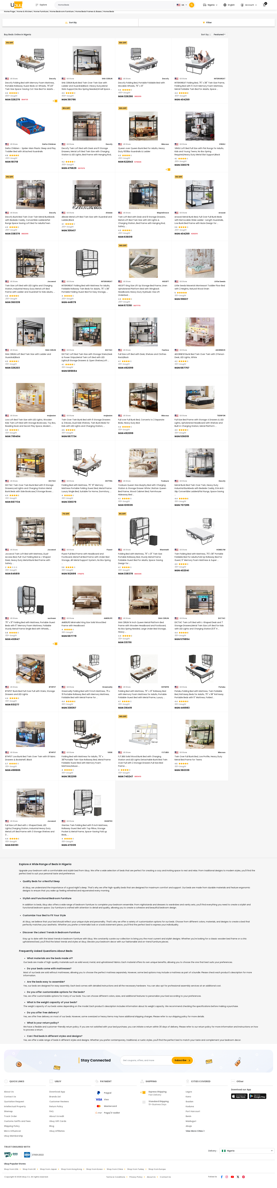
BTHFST (52, 687)
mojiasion (51, 415)
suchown (52, 618)
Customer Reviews (59, 1101)
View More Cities (194, 1131)
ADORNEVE (220, 350)
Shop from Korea (94, 1169)
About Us (9, 1091)
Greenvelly (107, 687)
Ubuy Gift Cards (57, 1121)
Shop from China (115, 1169)
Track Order (10, 1116)
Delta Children (49, 144)
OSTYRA (108, 481)
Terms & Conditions (115, 1177)
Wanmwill (164, 550)
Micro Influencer (12, 1131)
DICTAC (108, 350)
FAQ (51, 1111)
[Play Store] (257, 1097)
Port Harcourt (193, 1111)
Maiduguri (191, 1121)
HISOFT (165, 281)
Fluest (109, 550)
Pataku (222, 687)
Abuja (189, 1126)
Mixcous (165, 144)
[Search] (191, 5)
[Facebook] (222, 1177)
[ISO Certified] (32, 1154)
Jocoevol (51, 281)
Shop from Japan (48, 1169)
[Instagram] (227, 1177)
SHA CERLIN (107, 79)
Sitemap (8, 1111)
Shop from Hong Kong (71, 1169)
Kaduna (190, 1106)
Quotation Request (14, 1101)
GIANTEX (108, 821)
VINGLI (222, 144)
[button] (210, 5)
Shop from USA (11, 1169)
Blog (51, 1126)
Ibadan (189, 1101)
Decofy (52, 79)
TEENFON (221, 415)
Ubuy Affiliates (57, 1131)
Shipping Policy (12, 1126)
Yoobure (165, 481)
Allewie (109, 213)
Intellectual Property (15, 1106)
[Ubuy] (16, 5)
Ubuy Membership (13, 1135)
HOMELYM (220, 550)
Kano (188, 1096)
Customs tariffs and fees (17, 1121)
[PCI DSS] (11, 1154)
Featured (219, 34)
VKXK (110, 752)
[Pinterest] (243, 1177)
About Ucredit (56, 1116)
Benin (188, 1116)
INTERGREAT (219, 79)
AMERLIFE (108, 618)
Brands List (55, 1096)
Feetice (165, 350)
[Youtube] (233, 1177)
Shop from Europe (157, 1169)
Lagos (189, 1091)
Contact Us (10, 1096)
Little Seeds (219, 281)
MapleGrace (163, 213)
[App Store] (239, 1097)
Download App (57, 1091)
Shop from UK (29, 1169)
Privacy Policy (136, 1177)
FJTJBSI (165, 752)
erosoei (222, 213)
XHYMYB (165, 687)
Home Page (9, 11)
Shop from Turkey (135, 1169)
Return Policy (56, 1106)
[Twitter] (238, 1177)
